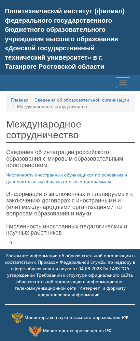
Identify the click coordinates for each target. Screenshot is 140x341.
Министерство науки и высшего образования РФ (76, 317)
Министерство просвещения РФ (77, 330)
